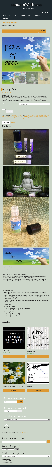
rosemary (21, 118)
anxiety (27, 115)
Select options (14, 356)
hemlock (31, 116)
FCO (11, 116)
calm (3, 116)
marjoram (44, 116)
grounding (25, 116)
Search (19, 411)
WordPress (25, 432)
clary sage (7, 116)
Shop (10, 15)
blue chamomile (39, 115)
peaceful (13, 118)
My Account (6, 18)
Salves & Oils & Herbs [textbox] (27, 419)
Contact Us (37, 15)
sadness (29, 118)
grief (21, 116)
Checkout (22, 15)
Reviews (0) (14, 122)
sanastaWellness (26, 4)
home (4, 15)
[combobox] (27, 420)
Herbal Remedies (20, 31)
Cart (16, 15)
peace (9, 118)
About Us (29, 15)
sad (25, 118)
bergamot (32, 115)
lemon (40, 116)
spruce (33, 118)
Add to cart (9, 111)
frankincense (16, 116)
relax (17, 118)
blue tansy (46, 115)
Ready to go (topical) (6, 103)
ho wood (36, 116)
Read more (13, 390)
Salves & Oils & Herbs (32, 31)
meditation (4, 118)
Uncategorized (10, 31)
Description (6, 122)
